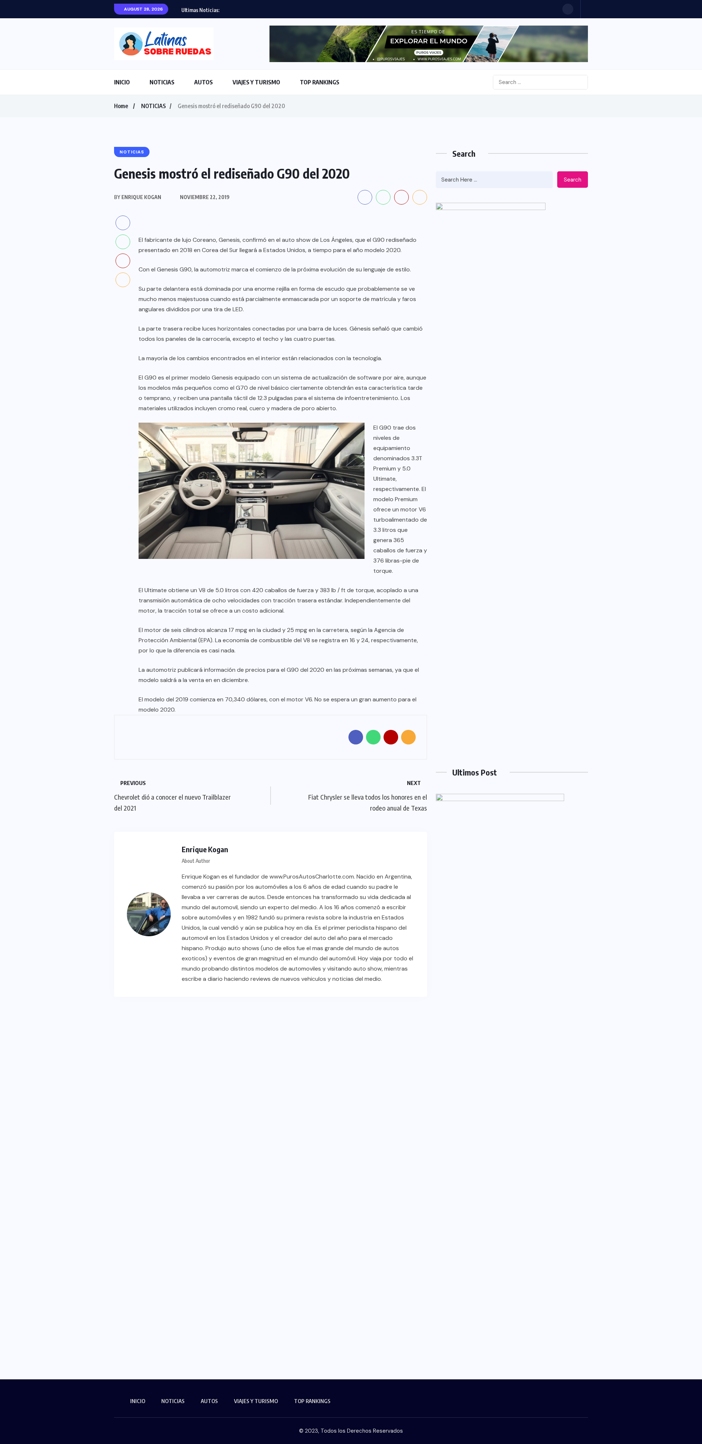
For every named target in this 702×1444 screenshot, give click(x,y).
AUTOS (203, 82)
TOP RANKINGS (319, 82)
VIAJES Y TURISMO (256, 82)
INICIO (122, 82)
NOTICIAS (162, 82)
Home (121, 106)
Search (572, 179)
